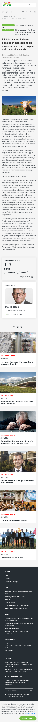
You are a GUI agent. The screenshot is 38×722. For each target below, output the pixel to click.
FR (7, 12)
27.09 (7, 643)
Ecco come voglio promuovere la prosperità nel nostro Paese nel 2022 (17, 403)
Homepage (5, 16)
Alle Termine (9, 650)
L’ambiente (11, 273)
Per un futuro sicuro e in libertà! (12, 558)
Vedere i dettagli (30, 713)
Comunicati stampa (11, 582)
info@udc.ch (28, 669)
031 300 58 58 (12, 669)
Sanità (23, 273)
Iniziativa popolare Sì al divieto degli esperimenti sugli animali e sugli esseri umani (25, 32)
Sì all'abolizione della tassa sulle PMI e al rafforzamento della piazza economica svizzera (17, 442)
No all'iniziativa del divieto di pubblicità (14, 520)
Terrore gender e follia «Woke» (15, 597)
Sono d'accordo (28, 718)
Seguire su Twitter (14, 314)
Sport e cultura (10, 603)
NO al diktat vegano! (12, 628)
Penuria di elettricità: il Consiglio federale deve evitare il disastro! (17, 482)
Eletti (6, 576)
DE (3, 12)
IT (11, 12)
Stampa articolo (24, 277)
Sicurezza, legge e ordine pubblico (17, 605)
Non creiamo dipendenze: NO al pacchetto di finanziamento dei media (17, 363)
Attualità (13, 16)
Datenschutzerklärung (23, 694)
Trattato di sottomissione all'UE (16, 608)
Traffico (7, 600)
